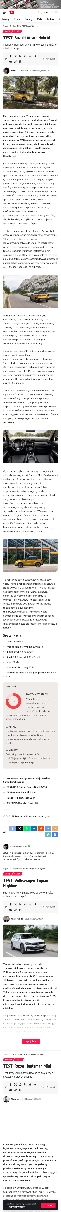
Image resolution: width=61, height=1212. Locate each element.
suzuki (42, 816)
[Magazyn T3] (11, 12)
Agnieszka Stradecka (19, 71)
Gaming (8, 1059)
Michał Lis (15, 1099)
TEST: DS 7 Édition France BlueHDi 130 (26, 787)
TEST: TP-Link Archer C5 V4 (20, 797)
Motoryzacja (18, 816)
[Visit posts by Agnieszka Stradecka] (6, 71)
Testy (17, 31)
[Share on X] (15, 56)
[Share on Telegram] (35, 56)
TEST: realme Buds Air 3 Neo (21, 792)
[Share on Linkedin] (25, 56)
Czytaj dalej (30, 1041)
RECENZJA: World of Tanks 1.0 (22, 803)
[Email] (10, 61)
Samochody (32, 816)
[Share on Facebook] (10, 56)
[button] (48, 1205)
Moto (8, 31)
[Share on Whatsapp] (20, 56)
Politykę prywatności (16, 1207)
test (48, 816)
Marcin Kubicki (17, 919)
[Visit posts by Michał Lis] (6, 1099)
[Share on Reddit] (30, 56)
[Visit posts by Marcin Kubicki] (6, 919)
